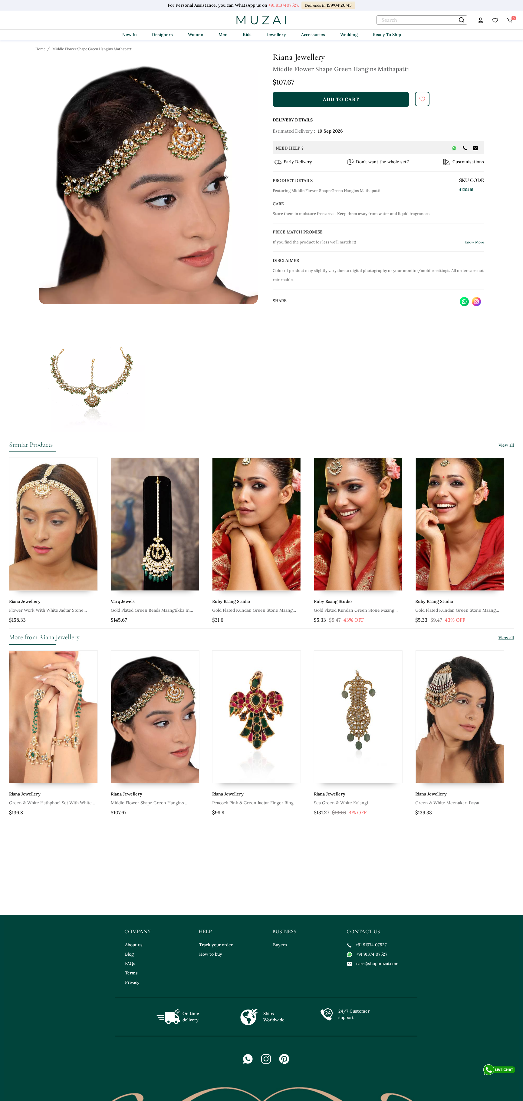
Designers (162, 34)
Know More (474, 242)
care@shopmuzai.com (377, 963)
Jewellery (276, 34)
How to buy (210, 954)
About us (134, 944)
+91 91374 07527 (371, 944)
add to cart (341, 99)
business (284, 931)
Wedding (349, 34)
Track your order (216, 944)
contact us (363, 931)
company (137, 931)
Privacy (132, 982)
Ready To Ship (387, 34)
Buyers (280, 944)
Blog (129, 954)
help (205, 931)
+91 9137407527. (283, 5)
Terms (131, 973)
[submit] (422, 99)
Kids (247, 34)
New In (129, 34)
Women (195, 34)
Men (223, 34)
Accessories (313, 34)
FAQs (130, 963)
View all (506, 445)
